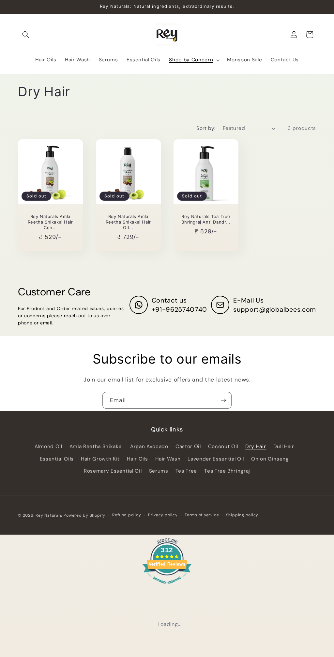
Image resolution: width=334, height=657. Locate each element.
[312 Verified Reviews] (167, 586)
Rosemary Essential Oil (113, 471)
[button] (26, 34)
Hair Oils (137, 459)
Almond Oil (48, 446)
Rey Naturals (49, 515)
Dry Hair (255, 446)
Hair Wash (167, 459)
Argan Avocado (149, 446)
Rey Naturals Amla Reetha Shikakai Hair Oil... (128, 222)
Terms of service (202, 515)
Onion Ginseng (270, 459)
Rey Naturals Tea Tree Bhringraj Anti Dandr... (205, 219)
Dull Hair (283, 446)
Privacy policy (163, 515)
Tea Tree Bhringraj (227, 471)
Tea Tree (186, 471)
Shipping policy (242, 515)
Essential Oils (57, 459)
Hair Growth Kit (100, 459)
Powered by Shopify (84, 515)
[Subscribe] (223, 400)
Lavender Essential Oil (216, 459)
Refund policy (126, 515)
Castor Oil (188, 446)
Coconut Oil (223, 446)
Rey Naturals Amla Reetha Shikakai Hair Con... (50, 222)
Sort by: (206, 128)
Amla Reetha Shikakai (96, 446)
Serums (158, 471)
